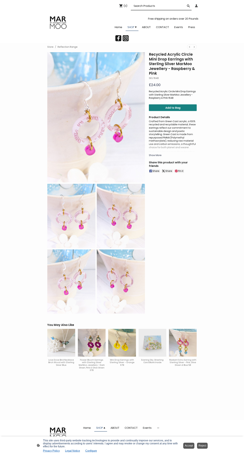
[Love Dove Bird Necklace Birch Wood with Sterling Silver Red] (61, 343)
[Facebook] (118, 38)
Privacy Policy (51, 450)
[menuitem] (189, 47)
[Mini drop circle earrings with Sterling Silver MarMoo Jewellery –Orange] (122, 343)
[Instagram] (126, 38)
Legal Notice (72, 450)
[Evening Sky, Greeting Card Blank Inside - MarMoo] (152, 343)
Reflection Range (68, 47)
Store (50, 47)
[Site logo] (58, 22)
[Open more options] (158, 428)
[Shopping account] (196, 6)
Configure (91, 450)
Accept (189, 445)
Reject (202, 445)
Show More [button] (155, 155)
